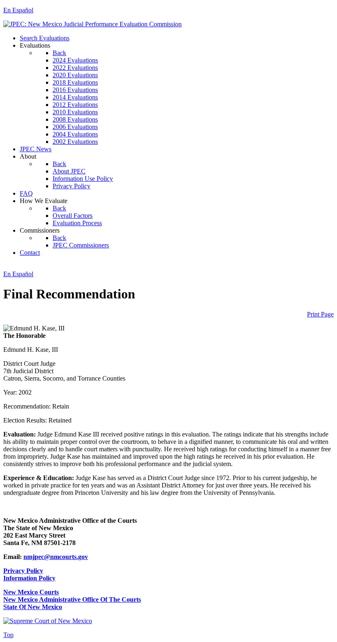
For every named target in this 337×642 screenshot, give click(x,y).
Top (8, 634)
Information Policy (29, 578)
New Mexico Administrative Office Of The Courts (72, 599)
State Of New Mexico (32, 606)
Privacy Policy (23, 570)
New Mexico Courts (31, 592)
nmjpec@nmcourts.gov (55, 556)
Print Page (320, 314)
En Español (18, 10)
